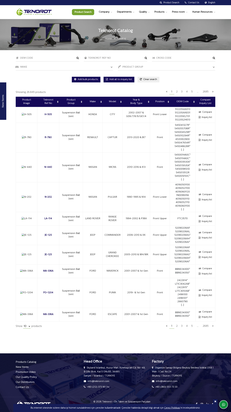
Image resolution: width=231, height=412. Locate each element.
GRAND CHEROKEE (112, 255)
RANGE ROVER (112, 219)
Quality (143, 12)
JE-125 (48, 235)
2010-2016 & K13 (136, 167)
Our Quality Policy (26, 377)
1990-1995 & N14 (136, 197)
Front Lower (160, 114)
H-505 (48, 114)
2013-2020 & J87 (136, 137)
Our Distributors (25, 382)
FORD (92, 271)
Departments (124, 12)
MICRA (112, 167)
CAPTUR (112, 137)
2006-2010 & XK (136, 235)
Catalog (121, 38)
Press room (178, 12)
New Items (22, 367)
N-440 (48, 167)
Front (160, 137)
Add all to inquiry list (120, 79)
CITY (112, 114)
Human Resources (202, 12)
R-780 (48, 137)
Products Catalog (26, 362)
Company (104, 12)
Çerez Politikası (172, 408)
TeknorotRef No (48, 102)
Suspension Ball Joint (71, 115)
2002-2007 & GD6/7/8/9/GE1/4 (136, 115)
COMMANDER (112, 235)
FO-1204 (48, 293)
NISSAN (92, 167)
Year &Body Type (136, 102)
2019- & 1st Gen (136, 293)
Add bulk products (87, 79)
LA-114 (48, 218)
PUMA (112, 293)
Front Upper (160, 218)
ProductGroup (71, 102)
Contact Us (22, 387)
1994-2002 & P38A (136, 218)
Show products (29, 326)
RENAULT (92, 137)
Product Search (83, 12)
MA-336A (48, 271)
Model (112, 101)
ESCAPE (112, 314)
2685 (206, 92)
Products (159, 12)
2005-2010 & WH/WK (136, 254)
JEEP (92, 235)
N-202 (48, 197)
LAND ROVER (92, 218)
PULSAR (112, 197)
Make (93, 101)
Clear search (150, 79)
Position (160, 101)
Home (108, 39)
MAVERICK (112, 271)
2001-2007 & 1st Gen (136, 271)
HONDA (92, 114)
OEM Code (182, 101)
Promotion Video (26, 372)
